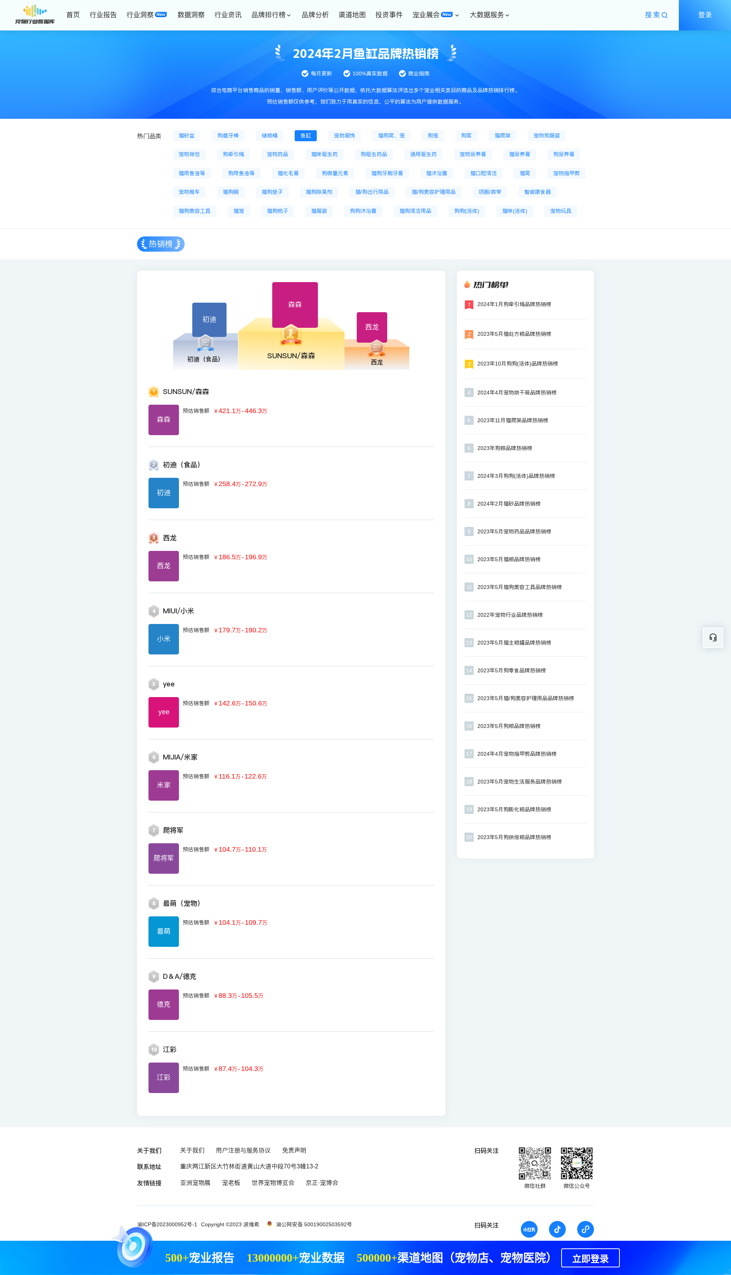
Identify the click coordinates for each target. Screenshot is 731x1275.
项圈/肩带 (490, 192)
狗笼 (433, 135)
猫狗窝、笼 (391, 135)
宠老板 (231, 1182)
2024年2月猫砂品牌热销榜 (509, 504)
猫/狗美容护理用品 (434, 192)
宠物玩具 (560, 211)
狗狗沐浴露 (363, 211)
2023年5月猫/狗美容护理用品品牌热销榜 (525, 698)
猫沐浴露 (436, 173)
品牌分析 (315, 15)
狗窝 (466, 135)
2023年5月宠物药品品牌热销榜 (514, 531)
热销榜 (161, 243)
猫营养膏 (519, 154)
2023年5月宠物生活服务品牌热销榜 (519, 782)
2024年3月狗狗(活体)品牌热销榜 (516, 476)
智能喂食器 (537, 192)
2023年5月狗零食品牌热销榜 (511, 670)
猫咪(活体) (514, 211)
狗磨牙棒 (228, 135)
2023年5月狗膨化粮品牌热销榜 (514, 809)
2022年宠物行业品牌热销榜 (510, 615)
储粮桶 (270, 135)
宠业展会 (426, 15)
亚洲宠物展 (195, 1182)
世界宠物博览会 (273, 1182)
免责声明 (294, 1150)
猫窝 (525, 173)
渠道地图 (352, 15)
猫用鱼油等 (192, 173)
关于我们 (192, 1150)
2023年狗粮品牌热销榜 (504, 448)
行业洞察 (140, 15)
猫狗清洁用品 (415, 211)
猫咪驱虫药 (324, 154)
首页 (73, 15)
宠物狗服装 (546, 135)
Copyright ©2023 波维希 (230, 1224)
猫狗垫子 (272, 192)
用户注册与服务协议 (243, 1150)
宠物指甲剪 (566, 173)
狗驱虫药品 (374, 154)
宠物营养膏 (473, 154)
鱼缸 (305, 135)
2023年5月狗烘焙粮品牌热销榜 (514, 837)
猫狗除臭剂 (319, 192)
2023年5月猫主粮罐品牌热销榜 (514, 643)
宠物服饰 (344, 135)
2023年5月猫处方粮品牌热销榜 (514, 334)
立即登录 (590, 1259)
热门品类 (149, 136)
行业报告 (103, 15)
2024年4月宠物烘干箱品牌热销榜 (517, 392)
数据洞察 (191, 15)
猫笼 (238, 211)
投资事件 (389, 15)
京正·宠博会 (322, 1182)
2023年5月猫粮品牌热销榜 (509, 559)
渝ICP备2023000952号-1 (167, 1224)
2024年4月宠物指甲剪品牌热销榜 (517, 754)
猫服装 (319, 211)
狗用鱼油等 (241, 173)
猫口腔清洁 (483, 173)
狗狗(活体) (466, 211)
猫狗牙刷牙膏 (387, 173)
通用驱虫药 (423, 154)
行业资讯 (228, 15)
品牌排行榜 (268, 15)
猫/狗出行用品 (372, 192)
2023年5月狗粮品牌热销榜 (509, 726)
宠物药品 (277, 154)
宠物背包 (189, 154)
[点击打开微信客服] (713, 637)
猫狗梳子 (277, 211)
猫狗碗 (231, 192)
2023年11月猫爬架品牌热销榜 (512, 420)
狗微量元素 (335, 173)
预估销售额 (196, 411)
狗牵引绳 (233, 154)
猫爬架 (503, 135)
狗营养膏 (564, 154)
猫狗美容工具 (195, 211)
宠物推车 (189, 192)
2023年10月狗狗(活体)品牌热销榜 (517, 364)
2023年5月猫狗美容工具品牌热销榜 (519, 587)
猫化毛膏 (288, 173)
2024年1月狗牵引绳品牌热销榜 (514, 304)
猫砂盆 (187, 135)
